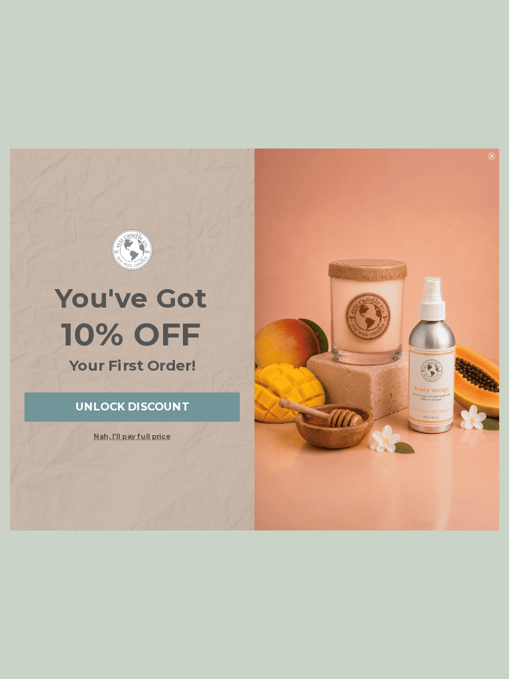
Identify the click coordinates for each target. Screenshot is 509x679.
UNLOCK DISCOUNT (132, 407)
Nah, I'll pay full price (131, 436)
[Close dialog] (491, 156)
